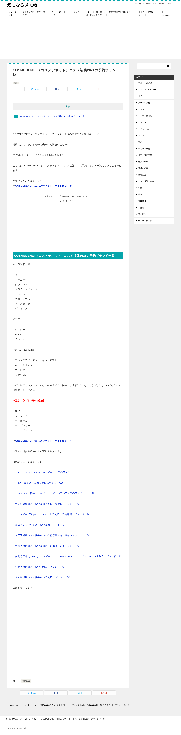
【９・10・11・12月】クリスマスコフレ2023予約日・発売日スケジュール (108, 13)
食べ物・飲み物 (145, 221)
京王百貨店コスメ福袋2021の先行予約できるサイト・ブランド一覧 (52, 535)
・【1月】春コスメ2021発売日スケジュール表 (38, 483)
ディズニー (143, 109)
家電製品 (142, 175)
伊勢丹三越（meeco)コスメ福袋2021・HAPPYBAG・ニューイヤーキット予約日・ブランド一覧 (68, 556)
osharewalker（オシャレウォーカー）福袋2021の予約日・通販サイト (38, 705)
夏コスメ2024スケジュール (147, 13)
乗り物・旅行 (144, 148)
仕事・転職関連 (145, 155)
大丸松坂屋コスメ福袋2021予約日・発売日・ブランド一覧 (47, 504)
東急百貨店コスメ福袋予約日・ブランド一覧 (39, 567)
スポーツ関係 (144, 103)
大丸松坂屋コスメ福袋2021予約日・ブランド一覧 (42, 577)
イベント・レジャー (147, 89)
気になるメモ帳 (22, 5)
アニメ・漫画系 (145, 83)
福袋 (15, 83)
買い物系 (142, 214)
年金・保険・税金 (146, 181)
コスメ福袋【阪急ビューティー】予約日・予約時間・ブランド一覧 (52, 514)
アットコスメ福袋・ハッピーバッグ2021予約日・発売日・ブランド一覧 (54, 493)
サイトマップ (12, 13)
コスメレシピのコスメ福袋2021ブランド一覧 (40, 525)
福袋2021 (26, 681)
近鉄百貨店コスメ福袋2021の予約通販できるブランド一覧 (47, 546)
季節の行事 (143, 168)
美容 (140, 194)
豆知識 (141, 207)
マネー (141, 142)
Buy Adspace (166, 13)
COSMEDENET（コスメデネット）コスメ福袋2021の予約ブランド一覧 (52, 116)
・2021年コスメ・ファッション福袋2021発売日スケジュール (46, 472)
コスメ (141, 96)
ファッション (144, 129)
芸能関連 (142, 201)
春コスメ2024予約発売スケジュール (34, 13)
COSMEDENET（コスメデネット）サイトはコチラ (43, 185)
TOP (18, 719)
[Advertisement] (90, 39)
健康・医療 (143, 161)
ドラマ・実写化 (145, 116)
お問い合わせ (75, 13)
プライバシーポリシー (59, 13)
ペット (141, 135)
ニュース (142, 122)
